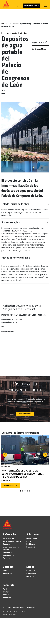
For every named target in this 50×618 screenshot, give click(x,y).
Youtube (6, 595)
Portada (4, 23)
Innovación (7, 574)
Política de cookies (9, 615)
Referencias (13, 23)
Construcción (31, 539)
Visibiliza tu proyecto (31, 5)
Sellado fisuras (8, 555)
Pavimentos (5, 467)
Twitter (5, 592)
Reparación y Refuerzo (12, 541)
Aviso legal (7, 612)
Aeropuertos (5, 480)
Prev (5, 454)
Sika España (31, 574)
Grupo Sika (30, 571)
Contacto (30, 576)
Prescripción (31, 547)
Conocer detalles (10, 486)
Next (45, 454)
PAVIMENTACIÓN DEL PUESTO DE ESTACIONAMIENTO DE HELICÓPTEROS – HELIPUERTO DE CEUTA (23, 474)
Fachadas (6, 558)
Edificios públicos (39, 49)
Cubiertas (6, 544)
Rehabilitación (8, 539)
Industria (29, 541)
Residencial (30, 544)
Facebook (6, 589)
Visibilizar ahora (25, 414)
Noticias (6, 571)
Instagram (7, 598)
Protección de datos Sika (23, 612)
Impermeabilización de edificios (14, 33)
